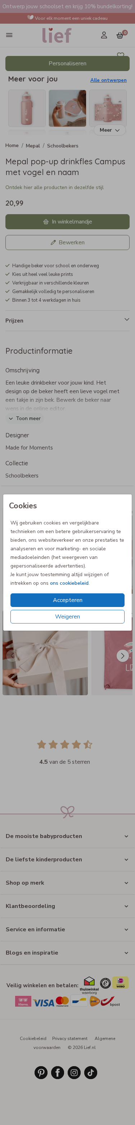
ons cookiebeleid (69, 583)
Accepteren (67, 600)
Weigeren (67, 617)
